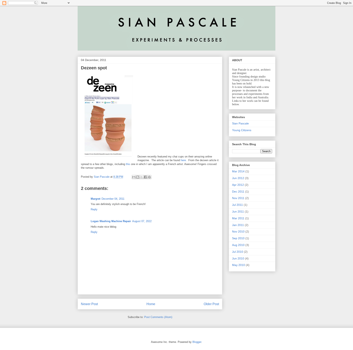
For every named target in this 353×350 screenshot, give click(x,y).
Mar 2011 (238, 218)
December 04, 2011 (113, 198)
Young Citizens (241, 130)
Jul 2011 (237, 204)
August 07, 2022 (142, 221)
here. (184, 160)
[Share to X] (142, 177)
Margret (95, 198)
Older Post (211, 304)
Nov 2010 (238, 231)
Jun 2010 (238, 258)
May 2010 (238, 265)
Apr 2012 (238, 184)
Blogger (196, 341)
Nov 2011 (238, 198)
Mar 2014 (238, 171)
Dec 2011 (238, 191)
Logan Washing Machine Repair (111, 221)
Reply (94, 209)
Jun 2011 (238, 211)
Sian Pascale (240, 123)
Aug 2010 (238, 245)
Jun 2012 (238, 178)
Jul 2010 (237, 251)
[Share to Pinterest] (149, 177)
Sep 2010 (238, 238)
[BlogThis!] (138, 177)
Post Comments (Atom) (158, 317)
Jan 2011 (238, 225)
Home (150, 304)
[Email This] (134, 177)
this (128, 164)
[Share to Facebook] (145, 177)
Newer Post (89, 304)
